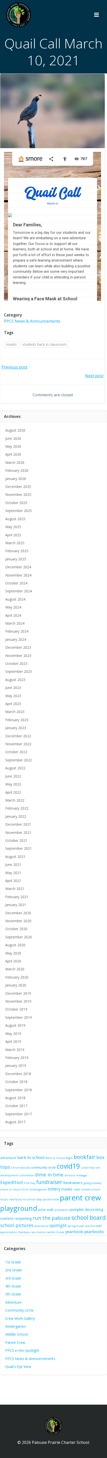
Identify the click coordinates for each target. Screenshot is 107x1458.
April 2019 (13, 1041)
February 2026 (16, 470)
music (4, 1199)
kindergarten (38, 1189)
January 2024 (15, 639)
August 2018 (15, 1097)
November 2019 (18, 1001)
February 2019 (16, 1057)
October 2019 (16, 1009)
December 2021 (18, 824)
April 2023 (13, 703)
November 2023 (18, 655)
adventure (8, 1157)
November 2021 (18, 832)
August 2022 (15, 768)
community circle (43, 1167)
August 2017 (15, 1121)
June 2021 (13, 864)
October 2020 (16, 928)
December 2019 (18, 993)
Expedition (11, 1182)
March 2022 (14, 800)
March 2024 (14, 623)
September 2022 (18, 760)
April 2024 (13, 615)
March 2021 (14, 888)
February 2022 (16, 808)
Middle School (16, 1334)
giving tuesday (92, 1183)
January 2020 (15, 985)
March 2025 (14, 543)
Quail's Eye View (18, 1366)
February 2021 (16, 896)
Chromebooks (20, 1167)
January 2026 (15, 478)
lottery (54, 1189)
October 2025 (16, 502)
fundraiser (49, 1182)
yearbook (74, 1231)
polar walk (46, 1209)
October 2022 (16, 751)
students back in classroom (44, 344)
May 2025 (13, 526)
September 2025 (18, 510)
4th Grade (13, 1286)
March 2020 (14, 969)
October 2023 (16, 663)
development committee (17, 1175)
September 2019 (18, 1017)
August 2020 (15, 945)
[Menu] (96, 15)
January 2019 (15, 1065)
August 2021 (15, 856)
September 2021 (18, 848)
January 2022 (15, 816)
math (76, 1189)
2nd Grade (13, 1270)
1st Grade (13, 1262)
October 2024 (16, 583)
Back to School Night (59, 1158)
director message (75, 1175)
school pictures (16, 1225)
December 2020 (18, 913)
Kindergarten (15, 1326)
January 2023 (15, 727)
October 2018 (16, 1081)
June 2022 (13, 776)
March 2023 (14, 711)
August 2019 (15, 1025)
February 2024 (16, 631)
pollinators (62, 1210)
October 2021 (16, 840)
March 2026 (14, 462)
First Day (29, 1183)
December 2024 (18, 567)
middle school (90, 1189)
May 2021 (13, 872)
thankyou (24, 1232)
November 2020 (18, 920)
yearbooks (94, 1231)
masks (11, 344)
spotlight (58, 1225)
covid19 (68, 1166)
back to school (31, 1157)
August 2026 (15, 430)
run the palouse (51, 1218)
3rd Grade (13, 1278)
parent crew (80, 1198)
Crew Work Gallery (20, 1318)
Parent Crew (15, 1342)
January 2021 (15, 904)
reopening (23, 1218)
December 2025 (18, 486)
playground (18, 1208)
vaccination (38, 1232)
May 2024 (13, 607)
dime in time (49, 1174)
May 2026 (13, 446)
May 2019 (13, 1033)
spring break (76, 1226)
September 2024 (18, 591)
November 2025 (18, 494)
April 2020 (13, 961)
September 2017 (18, 1114)
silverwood (41, 1226)
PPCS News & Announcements (32, 321)
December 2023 (18, 647)
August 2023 (15, 679)
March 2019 (14, 1049)
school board (88, 1217)
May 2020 (13, 953)
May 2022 (13, 784)
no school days (32, 1199)
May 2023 (13, 695)
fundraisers (73, 1182)
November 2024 (18, 575)
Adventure (13, 1302)
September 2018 (18, 1089)
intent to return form (14, 1189)
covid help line (90, 1167)
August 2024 (15, 599)
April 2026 (13, 454)
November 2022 (18, 744)
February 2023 (16, 719)
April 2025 (13, 535)
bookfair (84, 1156)
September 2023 (18, 671)
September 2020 (18, 937)
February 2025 (16, 550)
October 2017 (16, 1105)
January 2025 (15, 559)
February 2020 (16, 977)
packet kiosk (51, 1199)
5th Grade (13, 1294)
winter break (55, 1232)
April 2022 (13, 792)
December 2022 (18, 736)
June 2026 (13, 438)
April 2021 (13, 880)
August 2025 (15, 518)
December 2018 (18, 1073)
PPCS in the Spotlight (22, 1350)
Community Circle (19, 1310)
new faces (15, 1199)
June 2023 (13, 687)
